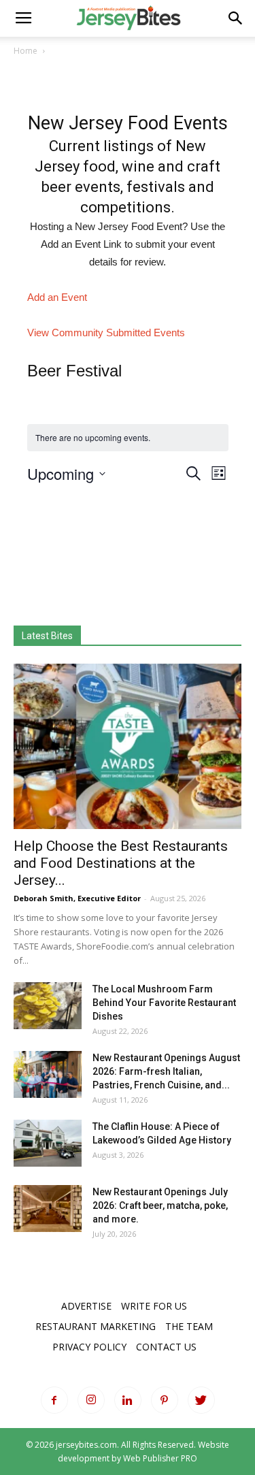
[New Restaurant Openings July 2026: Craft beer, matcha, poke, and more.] (48, 1208)
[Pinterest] (164, 1400)
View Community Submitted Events (106, 332)
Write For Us (154, 1305)
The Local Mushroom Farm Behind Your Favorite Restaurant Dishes (164, 1003)
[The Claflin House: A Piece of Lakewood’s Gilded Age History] (48, 1143)
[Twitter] (201, 1400)
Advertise (86, 1305)
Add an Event (57, 297)
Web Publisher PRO (160, 1458)
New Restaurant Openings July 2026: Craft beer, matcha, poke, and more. (160, 1205)
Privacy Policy (89, 1346)
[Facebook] (54, 1400)
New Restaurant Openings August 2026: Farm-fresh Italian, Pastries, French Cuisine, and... (166, 1071)
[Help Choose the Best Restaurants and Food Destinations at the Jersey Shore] (127, 746)
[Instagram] (91, 1400)
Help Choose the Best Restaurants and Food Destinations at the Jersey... (121, 863)
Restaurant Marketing (95, 1326)
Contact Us (166, 1346)
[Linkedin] (127, 1400)
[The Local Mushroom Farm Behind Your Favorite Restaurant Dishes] (48, 1005)
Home (25, 50)
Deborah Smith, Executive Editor (77, 898)
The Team (189, 1326)
